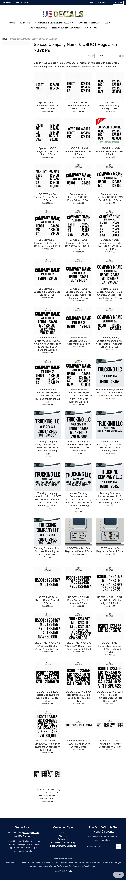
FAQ (63, 833)
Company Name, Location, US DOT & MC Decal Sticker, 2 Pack (110, 197)
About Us (63, 836)
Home (4, 39)
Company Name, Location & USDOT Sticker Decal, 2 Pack (78, 341)
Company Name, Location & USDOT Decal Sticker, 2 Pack (47, 292)
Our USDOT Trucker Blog (63, 843)
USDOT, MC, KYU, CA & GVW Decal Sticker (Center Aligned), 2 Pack (47, 646)
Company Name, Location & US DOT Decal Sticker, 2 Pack (78, 197)
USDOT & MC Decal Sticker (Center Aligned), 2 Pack (47, 600)
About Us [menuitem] (110, 23)
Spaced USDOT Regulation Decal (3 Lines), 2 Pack (78, 105)
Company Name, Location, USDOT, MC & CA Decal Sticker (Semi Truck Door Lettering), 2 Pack (47, 396)
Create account (104, 2)
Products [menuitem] (24, 23)
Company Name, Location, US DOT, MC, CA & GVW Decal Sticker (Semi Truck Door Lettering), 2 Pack (47, 344)
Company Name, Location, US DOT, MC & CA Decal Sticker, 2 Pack (47, 243)
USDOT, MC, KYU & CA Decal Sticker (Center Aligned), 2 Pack (109, 600)
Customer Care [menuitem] (38, 28)
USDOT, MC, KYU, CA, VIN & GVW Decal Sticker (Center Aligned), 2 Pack (78, 646)
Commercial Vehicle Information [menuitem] (54, 23)
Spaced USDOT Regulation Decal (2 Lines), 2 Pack (47, 105)
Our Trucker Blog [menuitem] (89, 23)
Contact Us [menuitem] (90, 28)
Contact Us (63, 839)
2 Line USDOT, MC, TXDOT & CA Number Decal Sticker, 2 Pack (109, 744)
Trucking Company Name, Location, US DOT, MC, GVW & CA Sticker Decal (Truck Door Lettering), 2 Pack (47, 499)
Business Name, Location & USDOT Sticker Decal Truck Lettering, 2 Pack (109, 393)
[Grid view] (120, 56)
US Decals (67, 871)
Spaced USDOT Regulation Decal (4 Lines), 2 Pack (109, 105)
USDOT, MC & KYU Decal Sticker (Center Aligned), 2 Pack (78, 600)
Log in (92, 2)
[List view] (123, 56)
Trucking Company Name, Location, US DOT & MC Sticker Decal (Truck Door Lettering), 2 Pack (47, 447)
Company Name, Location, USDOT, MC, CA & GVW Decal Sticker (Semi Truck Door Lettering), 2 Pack (78, 396)
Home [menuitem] (12, 23)
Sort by (91, 56)
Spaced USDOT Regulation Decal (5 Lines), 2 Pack (47, 151)
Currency (18, 2)
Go (118, 846)
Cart (119, 2)
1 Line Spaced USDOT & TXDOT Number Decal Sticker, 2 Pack (78, 744)
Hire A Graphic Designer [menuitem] (66, 28)
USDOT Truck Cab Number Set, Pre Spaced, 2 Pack (78, 151)
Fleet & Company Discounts (63, 846)
